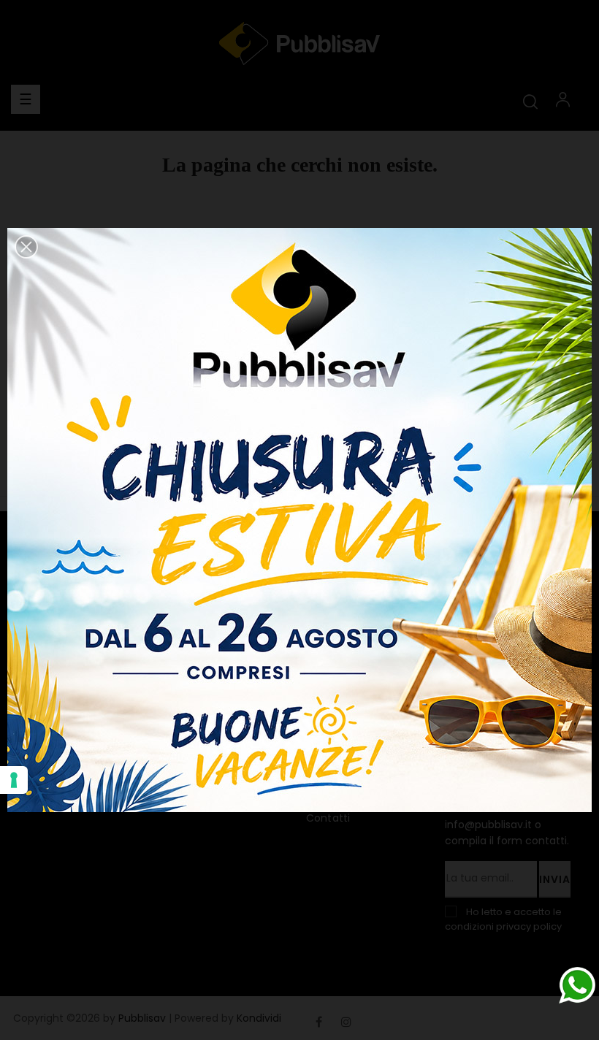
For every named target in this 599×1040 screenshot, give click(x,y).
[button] (26, 247)
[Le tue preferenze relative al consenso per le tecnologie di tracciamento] (14, 780)
